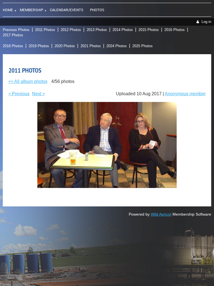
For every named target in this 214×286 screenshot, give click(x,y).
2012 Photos (71, 30)
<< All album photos (27, 81)
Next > (38, 93)
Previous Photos (16, 30)
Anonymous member (185, 93)
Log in (206, 22)
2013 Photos (97, 30)
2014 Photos (123, 30)
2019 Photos (39, 46)
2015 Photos (148, 30)
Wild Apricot (161, 214)
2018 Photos (13, 46)
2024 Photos (116, 46)
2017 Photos (13, 35)
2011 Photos (45, 30)
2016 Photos (174, 30)
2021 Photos (91, 46)
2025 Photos (142, 46)
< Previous (19, 93)
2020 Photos (65, 46)
